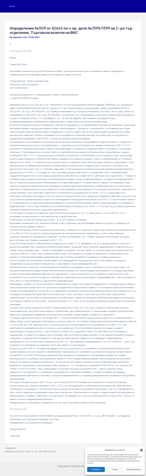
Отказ (114, 469)
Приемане (96, 469)
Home (12, 6)
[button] (141, 450)
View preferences (134, 469)
